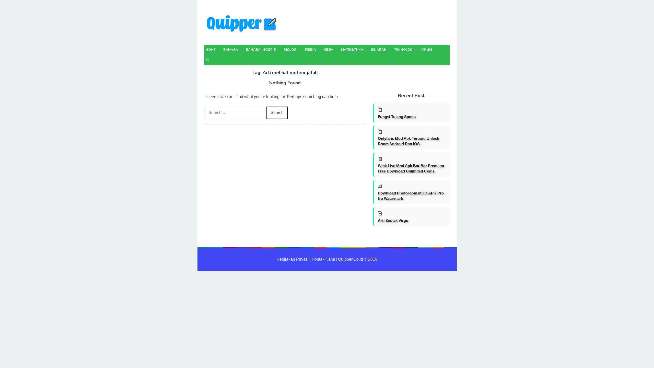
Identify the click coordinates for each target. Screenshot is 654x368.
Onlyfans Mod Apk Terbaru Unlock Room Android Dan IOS (408, 141)
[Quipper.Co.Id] (242, 24)
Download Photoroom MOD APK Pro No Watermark (411, 196)
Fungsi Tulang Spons (397, 116)
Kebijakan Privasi (293, 259)
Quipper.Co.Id (350, 259)
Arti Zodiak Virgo (393, 220)
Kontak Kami (323, 259)
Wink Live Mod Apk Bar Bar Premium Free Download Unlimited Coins (411, 168)
